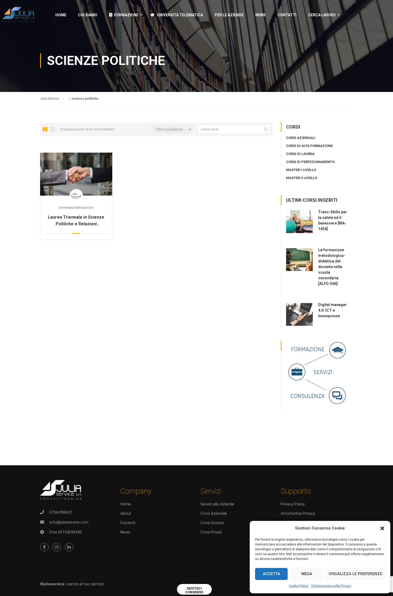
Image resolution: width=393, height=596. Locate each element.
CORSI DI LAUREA (300, 154)
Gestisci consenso (194, 590)
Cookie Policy (299, 586)
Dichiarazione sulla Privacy (331, 586)
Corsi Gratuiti (212, 522)
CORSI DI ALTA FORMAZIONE (309, 146)
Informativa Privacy (298, 513)
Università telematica (180, 15)
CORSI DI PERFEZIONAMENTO (310, 162)
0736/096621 (60, 512)
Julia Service (49, 98)
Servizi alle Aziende (217, 504)
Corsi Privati (211, 532)
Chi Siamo (87, 15)
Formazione (126, 15)
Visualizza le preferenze (355, 573)
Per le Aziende (229, 15)
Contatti (287, 15)
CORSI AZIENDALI (300, 138)
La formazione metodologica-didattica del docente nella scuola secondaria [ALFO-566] (331, 267)
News (125, 532)
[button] (382, 528)
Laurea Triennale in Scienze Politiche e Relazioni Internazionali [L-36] (76, 221)
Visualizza (76, 174)
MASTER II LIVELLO (301, 178)
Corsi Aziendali (214, 513)
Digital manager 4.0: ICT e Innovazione (332, 310)
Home (60, 15)
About (125, 513)
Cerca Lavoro (322, 15)
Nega (306, 573)
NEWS (260, 15)
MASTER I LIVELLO (301, 170)
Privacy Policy (293, 504)
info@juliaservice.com (68, 522)
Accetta (271, 573)
